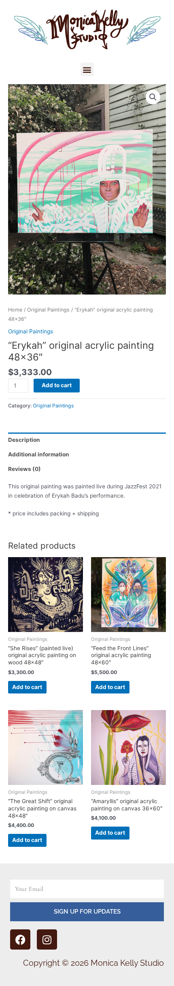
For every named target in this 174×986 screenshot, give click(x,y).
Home (15, 310)
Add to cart (57, 385)
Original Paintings (48, 310)
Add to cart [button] (27, 687)
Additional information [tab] (38, 454)
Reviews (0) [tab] (24, 469)
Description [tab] (24, 440)
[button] (87, 69)
